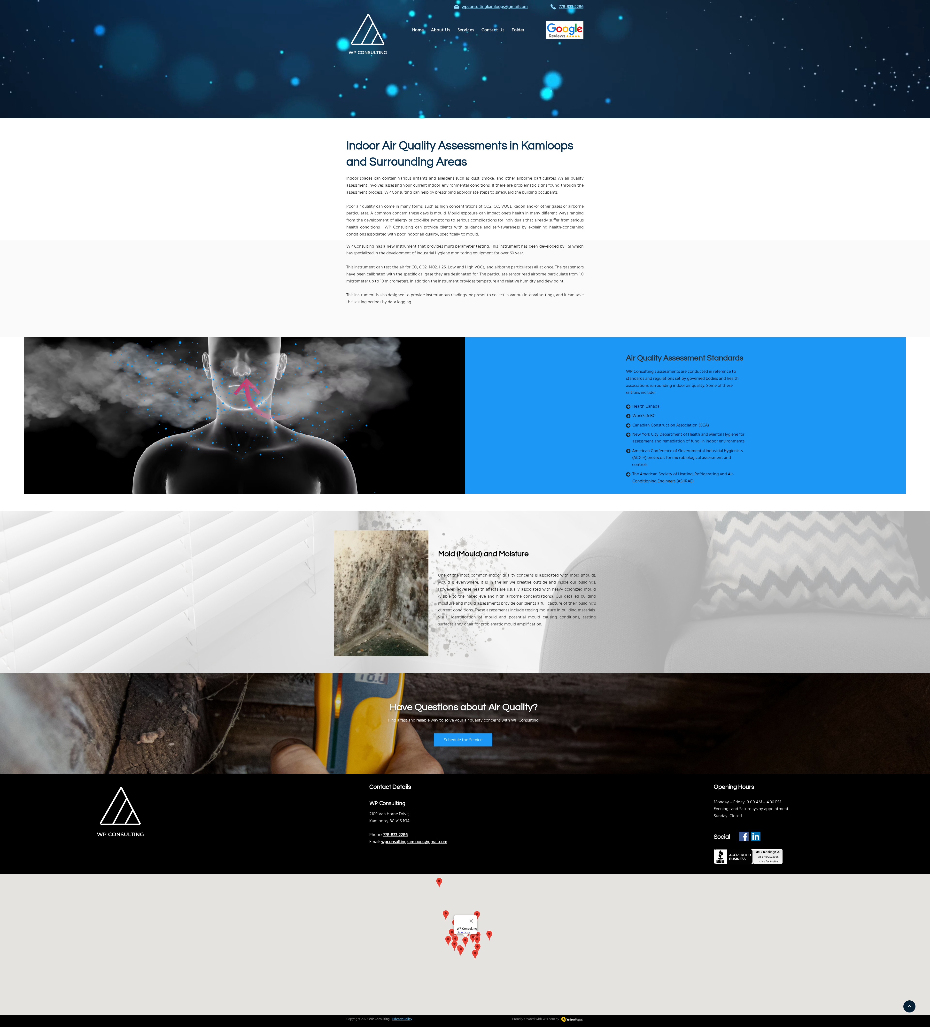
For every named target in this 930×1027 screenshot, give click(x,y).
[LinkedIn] (755, 836)
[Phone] (553, 7)
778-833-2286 (395, 834)
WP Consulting (379, 1019)
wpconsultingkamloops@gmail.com (495, 6)
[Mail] (456, 7)
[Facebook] (744, 836)
